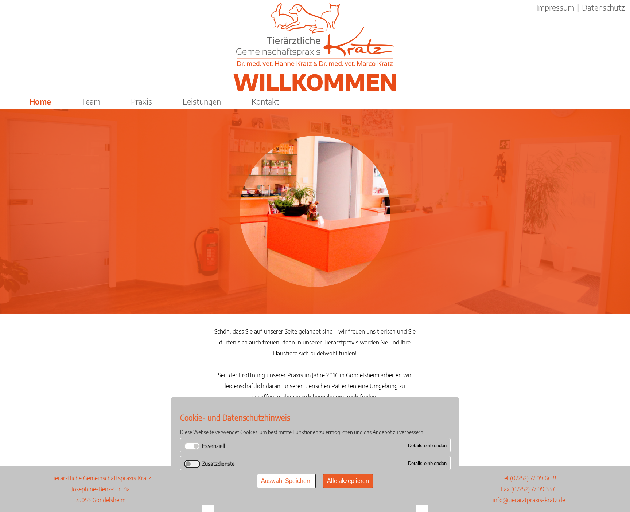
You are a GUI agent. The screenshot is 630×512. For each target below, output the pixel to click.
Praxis (141, 101)
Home (40, 101)
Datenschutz (603, 7)
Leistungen (202, 101)
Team (91, 101)
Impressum (555, 7)
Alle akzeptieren (348, 481)
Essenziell (213, 445)
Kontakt (265, 101)
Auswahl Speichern (286, 481)
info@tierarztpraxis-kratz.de (529, 500)
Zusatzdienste (218, 463)
